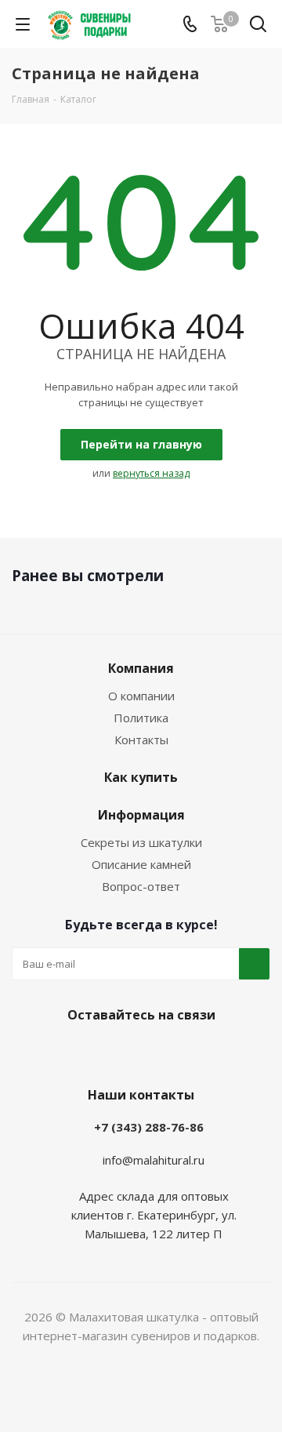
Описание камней (141, 864)
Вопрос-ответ (141, 886)
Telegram (137, 1051)
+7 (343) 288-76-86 (149, 1127)
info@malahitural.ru (153, 1160)
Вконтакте (98, 1051)
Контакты (141, 739)
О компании (141, 695)
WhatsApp (176, 1051)
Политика (141, 717)
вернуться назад (151, 473)
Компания (141, 668)
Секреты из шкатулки (141, 842)
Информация (141, 814)
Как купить (141, 777)
